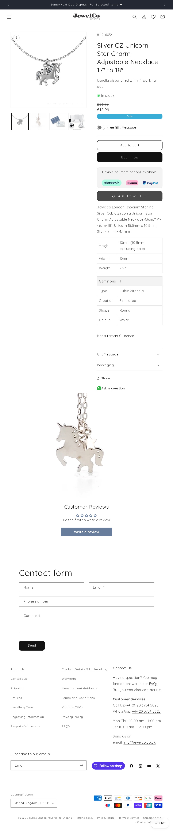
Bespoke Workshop (25, 726)
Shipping (17, 688)
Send (32, 645)
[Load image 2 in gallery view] (39, 121)
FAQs (153, 684)
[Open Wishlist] (153, 17)
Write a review (86, 532)
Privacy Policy (72, 717)
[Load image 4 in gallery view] (76, 121)
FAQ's (66, 726)
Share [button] (105, 378)
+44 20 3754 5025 (146, 711)
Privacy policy (106, 817)
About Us (17, 669)
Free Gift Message (121, 127)
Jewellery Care (22, 707)
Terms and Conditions (78, 698)
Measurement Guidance (115, 336)
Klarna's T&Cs (72, 707)
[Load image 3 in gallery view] (57, 121)
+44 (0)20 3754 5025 (141, 705)
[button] (9, 17)
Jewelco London (37, 817)
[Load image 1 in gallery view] (20, 121)
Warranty (69, 679)
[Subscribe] (81, 765)
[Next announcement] (164, 4)
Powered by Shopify (59, 817)
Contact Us (19, 679)
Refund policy (84, 817)
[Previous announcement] (8, 4)
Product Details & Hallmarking (84, 669)
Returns (16, 698)
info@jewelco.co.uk (140, 742)
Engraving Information (27, 717)
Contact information (149, 822)
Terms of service (129, 817)
